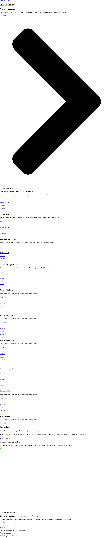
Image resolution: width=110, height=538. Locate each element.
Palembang (3, 410)
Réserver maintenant (5, 438)
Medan (2, 284)
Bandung (2, 359)
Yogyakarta (3, 334)
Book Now (3, 297)
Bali (1, 309)
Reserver (2, 221)
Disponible (3, 208)
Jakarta (2, 385)
